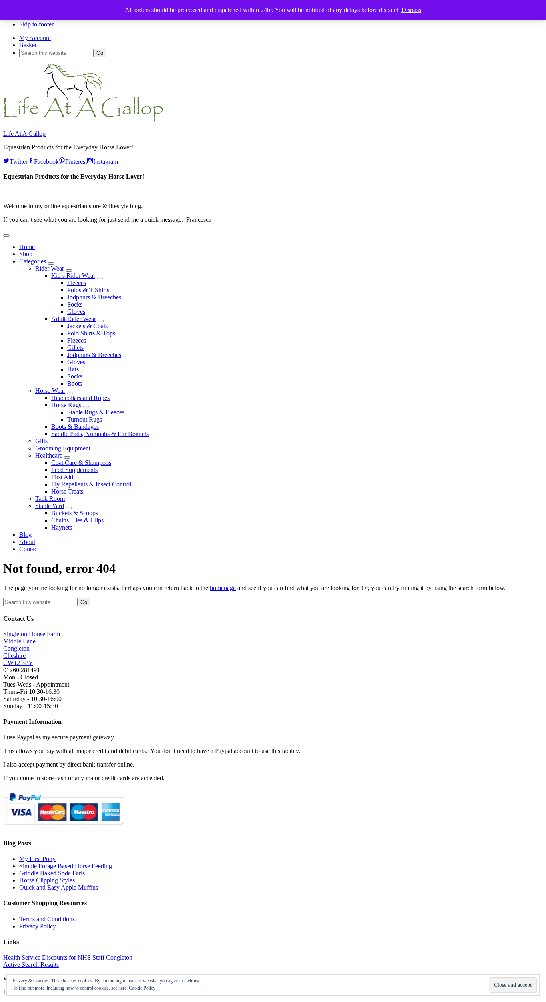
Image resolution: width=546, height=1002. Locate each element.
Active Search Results (31, 964)
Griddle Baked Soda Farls (52, 873)
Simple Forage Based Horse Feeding (65, 866)
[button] (6, 235)
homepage (223, 587)
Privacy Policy (37, 926)
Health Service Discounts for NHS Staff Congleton (67, 957)
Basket (27, 45)
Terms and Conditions (47, 919)
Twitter (19, 160)
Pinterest (76, 160)
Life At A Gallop (24, 133)
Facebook (46, 160)
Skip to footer (36, 24)
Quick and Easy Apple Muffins (58, 887)
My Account (35, 37)
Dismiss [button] (411, 9)
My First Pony (37, 858)
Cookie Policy (142, 988)
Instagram (105, 160)
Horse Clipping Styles (47, 880)
